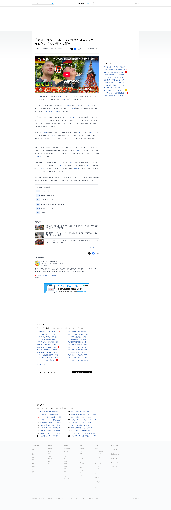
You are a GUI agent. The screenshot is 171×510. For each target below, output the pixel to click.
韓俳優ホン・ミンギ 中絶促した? (50, 420)
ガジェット (50, 456)
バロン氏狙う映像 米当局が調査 (77, 350)
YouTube (58, 96)
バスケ (65, 473)
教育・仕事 (98, 463)
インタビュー (114, 462)
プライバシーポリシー (60, 498)
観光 (65, 99)
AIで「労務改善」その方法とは (114, 90)
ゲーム (97, 487)
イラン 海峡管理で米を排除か (77, 339)
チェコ (72, 108)
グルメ (97, 473)
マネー (97, 468)
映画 (81, 467)
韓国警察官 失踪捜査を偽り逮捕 (77, 342)
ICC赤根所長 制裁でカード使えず (114, 67)
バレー (65, 476)
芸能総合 (82, 448)
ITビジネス (50, 458)
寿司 (56, 111)
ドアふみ (93, 3)
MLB (65, 458)
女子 (77, 328)
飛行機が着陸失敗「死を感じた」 (114, 95)
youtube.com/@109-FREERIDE (47, 275)
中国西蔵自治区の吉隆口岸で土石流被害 (83, 414)
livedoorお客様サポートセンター (91, 498)
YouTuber (38, 96)
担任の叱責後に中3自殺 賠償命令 (114, 69)
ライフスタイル (99, 451)
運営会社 (34, 498)
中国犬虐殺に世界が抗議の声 (80, 411)
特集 (81, 475)
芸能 (65, 328)
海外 (47, 328)
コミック (97, 490)
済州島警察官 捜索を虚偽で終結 (77, 344)
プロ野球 (66, 456)
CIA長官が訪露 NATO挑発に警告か (48, 357)
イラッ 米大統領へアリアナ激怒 (47, 334)
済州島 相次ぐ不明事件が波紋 (77, 331)
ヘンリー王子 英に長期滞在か (46, 360)
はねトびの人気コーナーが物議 (81, 430)
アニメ (97, 485)
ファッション (98, 453)
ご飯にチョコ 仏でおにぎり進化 (81, 422)
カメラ (38, 156)
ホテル (89, 105)
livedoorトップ (42, 498)
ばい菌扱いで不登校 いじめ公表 (114, 80)
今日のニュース (115, 445)
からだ (97, 466)
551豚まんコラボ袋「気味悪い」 (114, 88)
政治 (33, 459)
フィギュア (66, 478)
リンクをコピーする (79, 49)
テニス (65, 463)
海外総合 (34, 466)
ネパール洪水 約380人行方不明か (47, 337)
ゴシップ (71, 328)
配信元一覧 (114, 458)
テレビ (81, 458)
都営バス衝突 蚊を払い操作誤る (114, 75)
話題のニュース (115, 454)
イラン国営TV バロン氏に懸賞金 (78, 360)
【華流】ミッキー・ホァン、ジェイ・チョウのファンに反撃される (92, 420)
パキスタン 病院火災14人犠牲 (77, 337)
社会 (33, 457)
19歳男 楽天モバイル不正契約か (114, 82)
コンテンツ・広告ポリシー (74, 498)
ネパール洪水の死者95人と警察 (81, 417)
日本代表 (66, 451)
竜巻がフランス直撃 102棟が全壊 (78, 334)
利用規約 (50, 498)
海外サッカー (67, 448)
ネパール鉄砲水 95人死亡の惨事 (47, 347)
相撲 (65, 471)
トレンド (83, 328)
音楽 (81, 451)
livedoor (137, 3)
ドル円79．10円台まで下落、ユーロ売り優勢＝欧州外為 (88, 436)
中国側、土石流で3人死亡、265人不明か (52, 433)
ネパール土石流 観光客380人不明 (47, 355)
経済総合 (50, 448)
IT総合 (49, 461)
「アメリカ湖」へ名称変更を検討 (47, 342)
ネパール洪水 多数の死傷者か (49, 411)
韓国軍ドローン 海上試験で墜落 (77, 355)
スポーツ (59, 328)
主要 (38, 328)
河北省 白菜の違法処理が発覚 (46, 339)
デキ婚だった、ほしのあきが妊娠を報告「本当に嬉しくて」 (90, 433)
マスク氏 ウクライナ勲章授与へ (77, 347)
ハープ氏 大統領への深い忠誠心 (50, 430)
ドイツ (82, 108)
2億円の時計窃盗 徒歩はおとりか (114, 77)
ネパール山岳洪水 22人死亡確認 (47, 350)
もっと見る (93, 247)
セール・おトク (115, 466)
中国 (33, 472)
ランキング (114, 449)
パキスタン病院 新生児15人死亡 (78, 357)
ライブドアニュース (83, 3)
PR (48, 463)
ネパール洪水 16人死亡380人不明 (47, 331)
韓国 (33, 469)
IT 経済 (53, 328)
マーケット (50, 451)
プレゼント (82, 472)
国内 (43, 328)
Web (49, 453)
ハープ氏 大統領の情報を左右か (47, 344)
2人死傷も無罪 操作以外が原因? (114, 72)
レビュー (82, 470)
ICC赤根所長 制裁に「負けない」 (78, 352)
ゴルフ (65, 461)
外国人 (69, 105)
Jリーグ (66, 453)
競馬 (65, 468)
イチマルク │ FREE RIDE (41, 48)
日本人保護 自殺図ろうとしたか (114, 85)
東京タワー (50, 111)
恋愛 (96, 448)
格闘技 (65, 466)
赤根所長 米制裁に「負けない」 (81, 425)
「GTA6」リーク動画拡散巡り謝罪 (115, 93)
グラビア (82, 456)
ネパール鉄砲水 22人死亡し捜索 (47, 352)
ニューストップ (36, 445)
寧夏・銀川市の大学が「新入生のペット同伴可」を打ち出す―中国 (92, 428)
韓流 (81, 453)
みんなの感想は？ (89, 48)
